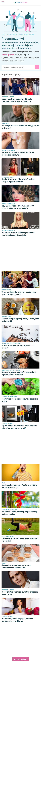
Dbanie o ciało (6, 316)
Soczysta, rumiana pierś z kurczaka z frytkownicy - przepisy (19, 373)
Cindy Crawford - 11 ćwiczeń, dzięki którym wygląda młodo (18, 180)
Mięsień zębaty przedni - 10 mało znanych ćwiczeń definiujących (17, 100)
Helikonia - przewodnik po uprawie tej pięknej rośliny (19, 513)
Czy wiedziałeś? (7, 423)
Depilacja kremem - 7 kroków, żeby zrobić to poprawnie (18, 153)
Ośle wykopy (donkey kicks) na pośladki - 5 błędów (20, 539)
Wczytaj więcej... (20, 659)
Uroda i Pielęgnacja (8, 150)
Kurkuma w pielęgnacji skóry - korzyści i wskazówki (20, 320)
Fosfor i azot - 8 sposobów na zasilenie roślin (20, 400)
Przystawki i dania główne (11, 370)
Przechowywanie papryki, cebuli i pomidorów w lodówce (17, 619)
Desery (4, 563)
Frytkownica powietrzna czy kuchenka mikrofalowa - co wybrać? (19, 426)
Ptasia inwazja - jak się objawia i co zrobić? (18, 346)
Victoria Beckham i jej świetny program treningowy (20, 593)
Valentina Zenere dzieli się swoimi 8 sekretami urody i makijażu (18, 233)
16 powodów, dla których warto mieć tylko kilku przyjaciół (19, 293)
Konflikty (5, 123)
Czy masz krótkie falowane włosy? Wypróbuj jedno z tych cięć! (18, 207)
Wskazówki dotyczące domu (11, 343)
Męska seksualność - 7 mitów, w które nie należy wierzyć (19, 486)
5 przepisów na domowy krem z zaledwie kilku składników (16, 566)
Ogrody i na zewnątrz (9, 397)
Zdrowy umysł (7, 290)
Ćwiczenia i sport (8, 97)
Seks (3, 483)
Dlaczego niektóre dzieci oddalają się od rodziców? (20, 127)
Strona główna (8, 55)
